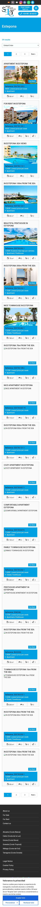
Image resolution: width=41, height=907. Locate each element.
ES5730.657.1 (19, 487)
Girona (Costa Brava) (10, 840)
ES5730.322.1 (19, 248)
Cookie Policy (8, 865)
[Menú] (36, 8)
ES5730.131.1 (19, 448)
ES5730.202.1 (19, 570)
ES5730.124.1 (19, 206)
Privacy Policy (8, 869)
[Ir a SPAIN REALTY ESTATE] (9, 11)
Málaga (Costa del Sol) (11, 849)
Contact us (7, 823)
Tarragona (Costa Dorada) (12, 853)
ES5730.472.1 (19, 695)
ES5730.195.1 (19, 126)
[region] (20, 892)
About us (6, 811)
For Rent (6, 819)
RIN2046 (17, 612)
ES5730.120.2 (19, 86)
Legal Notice (8, 861)
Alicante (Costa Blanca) (11, 832)
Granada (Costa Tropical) (12, 844)
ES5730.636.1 (19, 774)
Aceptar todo (20, 898)
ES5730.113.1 (19, 166)
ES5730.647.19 (19, 408)
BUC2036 (17, 652)
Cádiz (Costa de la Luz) (12, 836)
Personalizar (10, 903)
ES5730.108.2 (19, 368)
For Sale (6, 815)
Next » (33, 54)
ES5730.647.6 (19, 530)
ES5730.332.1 (19, 288)
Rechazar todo (29, 903)
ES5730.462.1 (19, 328)
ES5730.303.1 (19, 734)
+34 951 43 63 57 (29, 14)
